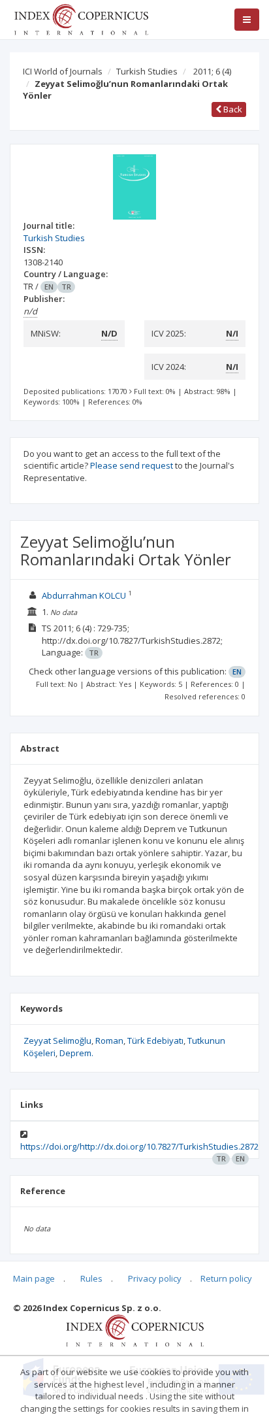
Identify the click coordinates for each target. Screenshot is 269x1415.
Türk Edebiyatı (155, 1040)
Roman (109, 1040)
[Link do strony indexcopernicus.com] (134, 1330)
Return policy (226, 1278)
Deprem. (76, 1053)
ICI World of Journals (63, 71)
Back (231, 109)
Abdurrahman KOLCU (84, 595)
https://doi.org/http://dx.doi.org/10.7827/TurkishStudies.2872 (139, 1146)
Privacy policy (155, 1278)
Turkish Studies (147, 71)
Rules (91, 1278)
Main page (34, 1278)
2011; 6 (212, 71)
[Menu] (246, 19)
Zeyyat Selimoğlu (57, 1040)
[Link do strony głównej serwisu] (81, 18)
